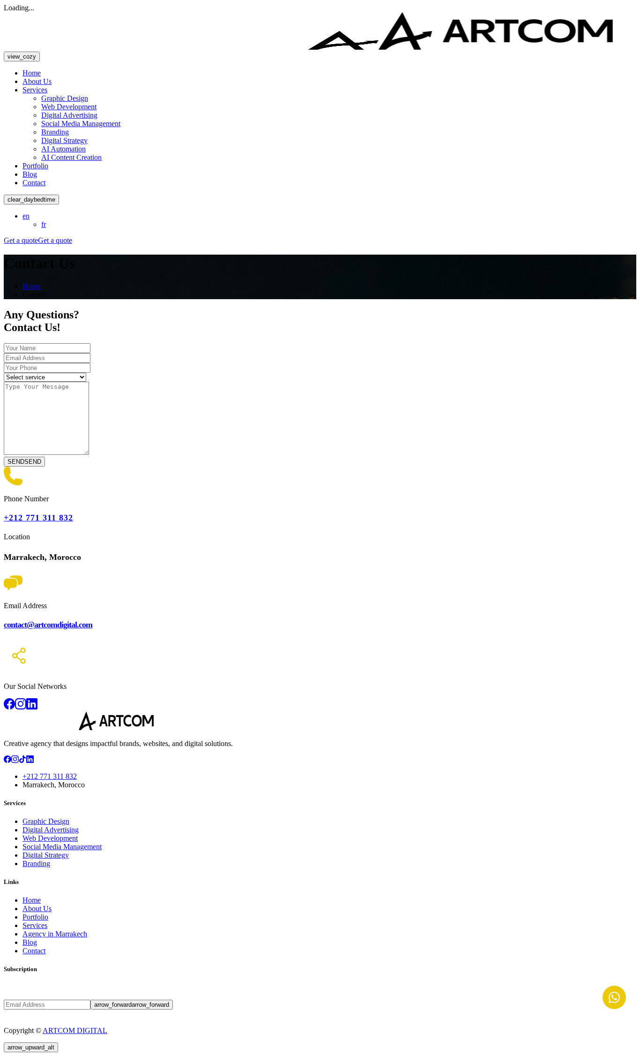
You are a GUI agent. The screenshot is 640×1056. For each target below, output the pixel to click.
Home (31, 73)
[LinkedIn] (30, 760)
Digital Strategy (64, 140)
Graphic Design (64, 98)
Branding (55, 132)
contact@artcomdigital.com (48, 624)
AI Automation (63, 149)
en (26, 216)
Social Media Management (80, 124)
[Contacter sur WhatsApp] (614, 997)
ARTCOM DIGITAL (75, 1030)
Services (34, 90)
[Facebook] (7, 760)
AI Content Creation (71, 157)
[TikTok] (22, 760)
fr (43, 224)
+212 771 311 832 (38, 517)
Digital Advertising (69, 115)
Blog (29, 174)
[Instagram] (15, 760)
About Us (37, 81)
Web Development (69, 107)
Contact (33, 183)
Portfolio (35, 166)
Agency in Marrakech (54, 934)
